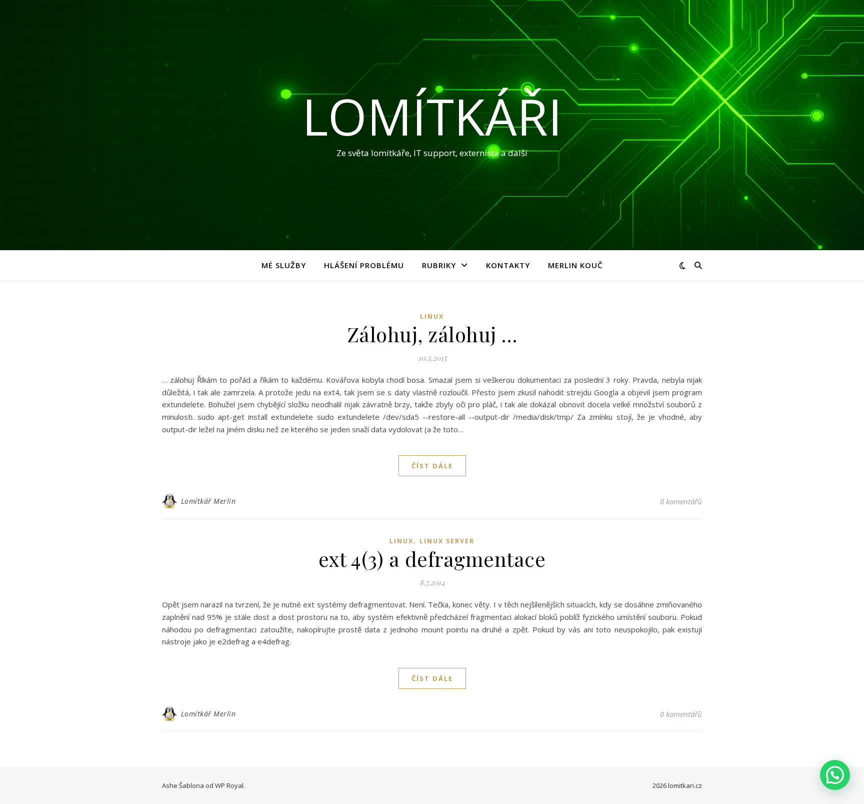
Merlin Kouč (575, 265)
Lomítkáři (432, 116)
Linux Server (447, 541)
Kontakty (508, 265)
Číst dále (432, 465)
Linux (432, 316)
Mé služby (284, 265)
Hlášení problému (364, 265)
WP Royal (229, 785)
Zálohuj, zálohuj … (432, 334)
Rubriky (439, 265)
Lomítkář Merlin (208, 501)
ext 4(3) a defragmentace (432, 558)
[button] (835, 775)
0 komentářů (681, 501)
